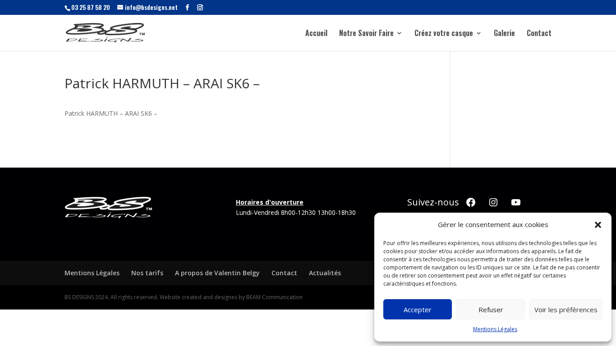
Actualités (325, 273)
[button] (597, 224)
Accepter (418, 309)
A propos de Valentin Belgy (217, 273)
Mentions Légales (495, 329)
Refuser (490, 309)
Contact (539, 34)
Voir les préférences (566, 309)
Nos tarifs (147, 273)
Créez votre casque (443, 34)
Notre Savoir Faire (366, 34)
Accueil (316, 34)
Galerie (504, 34)
